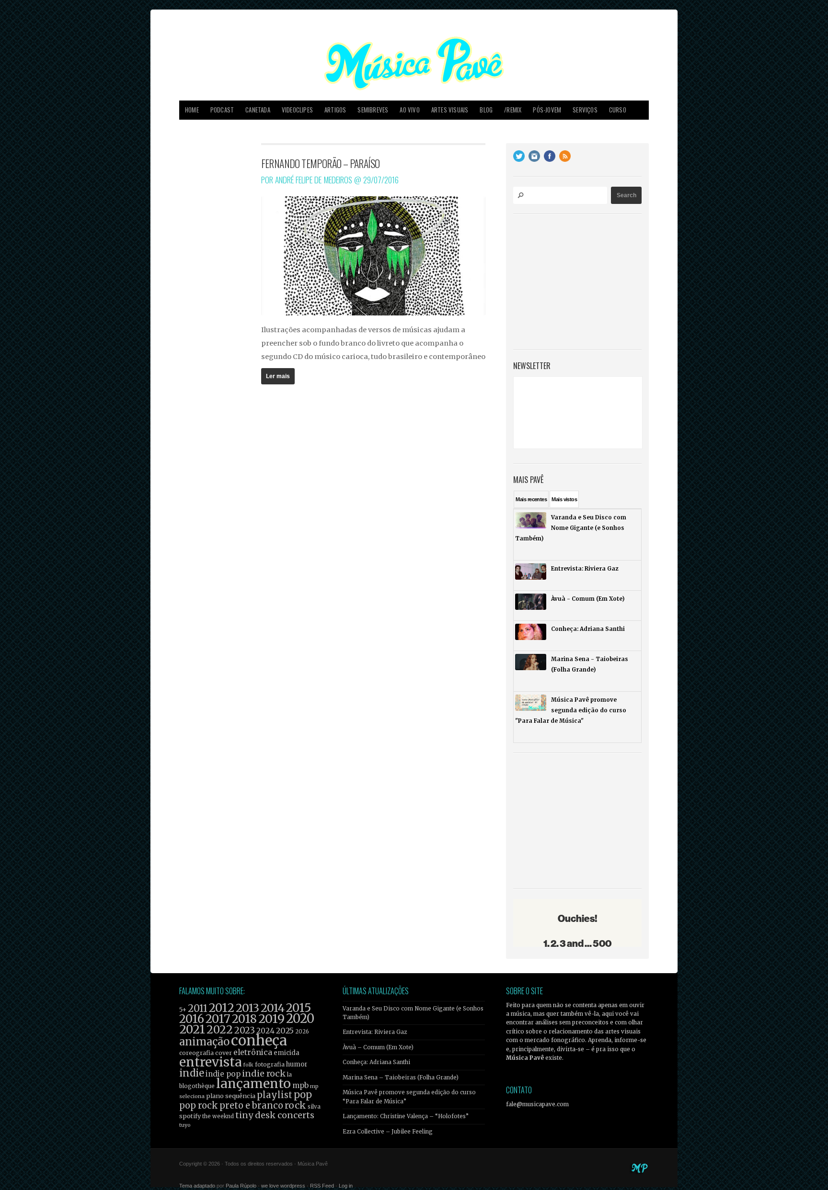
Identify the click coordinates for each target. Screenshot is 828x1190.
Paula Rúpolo (241, 1186)
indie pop (223, 1073)
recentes (531, 499)
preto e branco (251, 1105)
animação (204, 1041)
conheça (259, 1040)
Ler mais (278, 376)
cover (223, 1052)
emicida (286, 1053)
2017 (218, 1018)
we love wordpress (283, 1186)
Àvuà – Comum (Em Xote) (378, 1047)
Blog (486, 109)
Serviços (585, 109)
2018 (244, 1019)
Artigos (335, 109)
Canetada (257, 109)
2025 (285, 1030)
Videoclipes (297, 109)
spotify (190, 1116)
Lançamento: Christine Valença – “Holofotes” (406, 1116)
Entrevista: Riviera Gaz (375, 1032)
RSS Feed (322, 1186)
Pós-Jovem (547, 109)
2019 (271, 1018)
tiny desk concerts (274, 1115)
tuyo (185, 1125)
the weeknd (218, 1116)
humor (297, 1064)
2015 (298, 1007)
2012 (221, 1007)
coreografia (196, 1052)
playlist (274, 1094)
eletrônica (252, 1052)
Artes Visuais (450, 109)
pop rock (198, 1105)
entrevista (210, 1062)
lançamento (253, 1083)
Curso (617, 109)
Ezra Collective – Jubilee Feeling (388, 1131)
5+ (182, 1010)
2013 (247, 1008)
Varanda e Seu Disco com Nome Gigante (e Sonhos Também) (413, 1013)
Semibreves (372, 109)
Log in (346, 1186)
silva (314, 1106)
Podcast (222, 109)
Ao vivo (409, 109)
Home (192, 109)
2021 (192, 1029)
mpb (300, 1085)
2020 (300, 1018)
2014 (273, 1008)
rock (295, 1105)
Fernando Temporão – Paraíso (320, 163)
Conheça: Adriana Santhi (376, 1062)
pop (303, 1094)
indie (191, 1073)
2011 (197, 1008)
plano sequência (230, 1096)
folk (248, 1064)
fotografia (270, 1064)
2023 (244, 1030)
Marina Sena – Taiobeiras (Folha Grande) (401, 1077)
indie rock (264, 1073)
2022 (220, 1029)
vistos (564, 499)
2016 (191, 1018)
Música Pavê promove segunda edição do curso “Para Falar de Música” (409, 1096)
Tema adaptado (197, 1186)
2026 (302, 1031)
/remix (512, 109)
